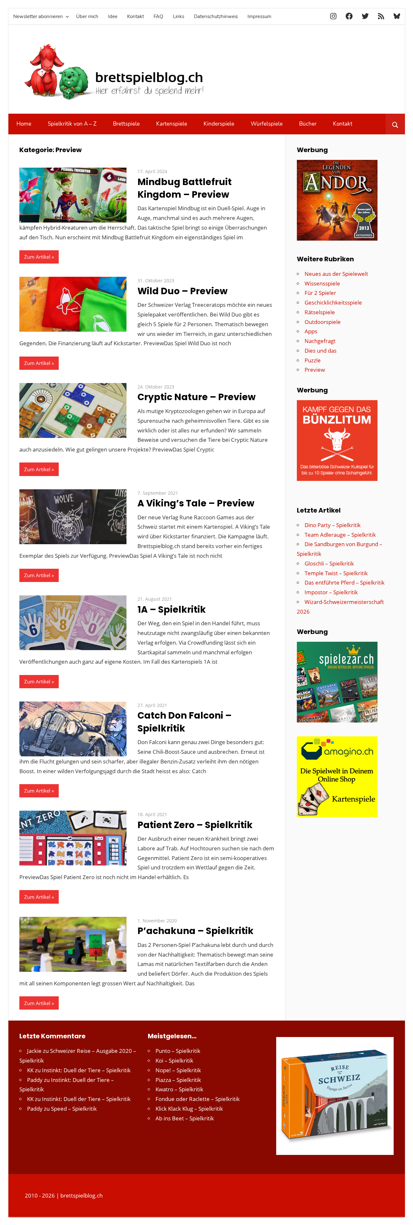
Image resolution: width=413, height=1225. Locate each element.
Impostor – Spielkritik (331, 592)
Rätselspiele (320, 312)
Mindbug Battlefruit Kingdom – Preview (184, 188)
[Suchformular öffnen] (395, 124)
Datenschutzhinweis (216, 16)
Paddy (35, 1080)
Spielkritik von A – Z (72, 124)
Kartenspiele (171, 124)
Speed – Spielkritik (74, 1108)
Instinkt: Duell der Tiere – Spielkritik (86, 1070)
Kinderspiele (219, 124)
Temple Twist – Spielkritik (336, 573)
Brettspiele (126, 124)
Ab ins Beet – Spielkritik (185, 1118)
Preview (315, 369)
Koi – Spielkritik (174, 1060)
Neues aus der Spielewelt (336, 273)
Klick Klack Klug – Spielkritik (189, 1108)
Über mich (87, 16)
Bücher (308, 124)
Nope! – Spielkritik (178, 1070)
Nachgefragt (320, 341)
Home (23, 124)
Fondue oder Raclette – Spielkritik (198, 1099)
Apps (311, 331)
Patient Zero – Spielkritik (195, 825)
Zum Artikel (37, 257)
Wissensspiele (322, 283)
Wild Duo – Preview (182, 291)
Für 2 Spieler (320, 292)
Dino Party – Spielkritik (333, 525)
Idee (112, 16)
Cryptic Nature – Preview (196, 397)
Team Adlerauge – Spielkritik (340, 534)
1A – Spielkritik (171, 609)
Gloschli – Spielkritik (329, 563)
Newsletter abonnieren (38, 16)
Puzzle (313, 360)
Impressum (259, 16)
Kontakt (135, 16)
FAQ (158, 16)
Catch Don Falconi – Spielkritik (184, 721)
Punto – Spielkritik (178, 1050)
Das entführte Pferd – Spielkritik (345, 582)
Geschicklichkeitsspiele (333, 302)
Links (178, 16)
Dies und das (321, 350)
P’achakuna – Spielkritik (195, 931)
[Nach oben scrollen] (402, 1214)
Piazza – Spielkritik (178, 1080)
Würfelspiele (267, 124)
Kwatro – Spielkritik (179, 1089)
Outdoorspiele (323, 322)
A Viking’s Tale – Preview (195, 503)
